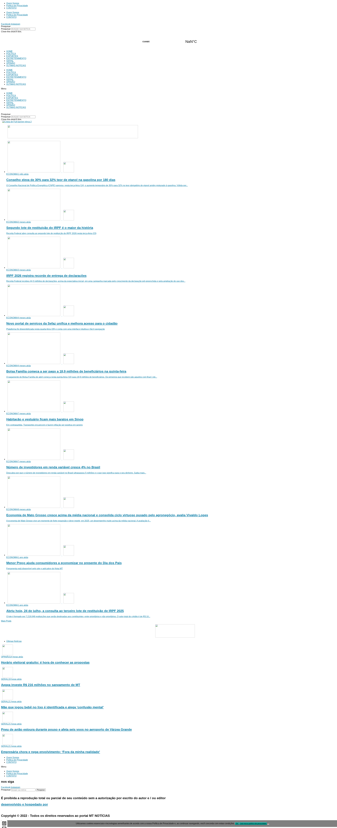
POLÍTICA (11, 54)
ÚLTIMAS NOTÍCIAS (16, 65)
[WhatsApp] (4, 823)
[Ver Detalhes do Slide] (72, 137)
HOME (9, 51)
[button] (168, 26)
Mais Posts (6, 621)
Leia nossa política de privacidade (253, 824)
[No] (268, 824)
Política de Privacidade (17, 5)
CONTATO (11, 8)
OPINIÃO (10, 63)
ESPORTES (12, 56)
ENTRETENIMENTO (16, 58)
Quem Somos (12, 3)
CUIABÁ (168, 41)
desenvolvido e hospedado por (24, 804)
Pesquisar (6, 29)
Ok (237, 824)
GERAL (10, 61)
